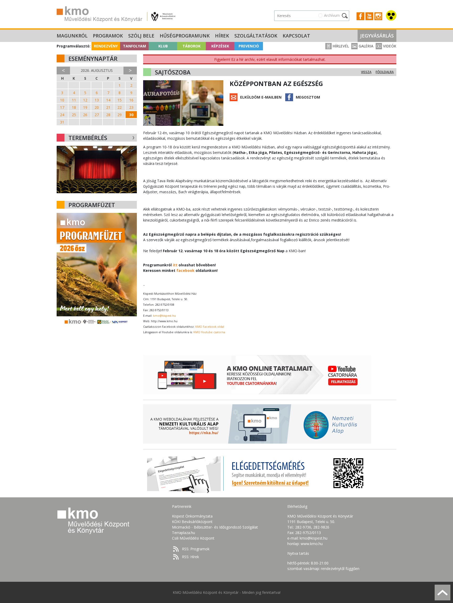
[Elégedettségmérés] (257, 473)
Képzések (220, 46)
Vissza (366, 72)
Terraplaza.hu (183, 532)
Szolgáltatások (255, 36)
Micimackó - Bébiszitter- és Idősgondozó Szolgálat (215, 527)
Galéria (365, 46)
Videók (389, 46)
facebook (185, 270)
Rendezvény (106, 46)
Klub (163, 46)
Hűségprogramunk (185, 36)
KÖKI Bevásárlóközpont (192, 521)
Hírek (222, 36)
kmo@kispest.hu (164, 315)
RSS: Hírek (190, 556)
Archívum (332, 15)
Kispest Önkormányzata (192, 516)
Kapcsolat (296, 36)
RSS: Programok (195, 548)
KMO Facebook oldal (209, 327)
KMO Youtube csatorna (209, 332)
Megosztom (308, 97)
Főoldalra (385, 72)
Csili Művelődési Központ (193, 538)
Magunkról (72, 36)
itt (175, 264)
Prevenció (249, 46)
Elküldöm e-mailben (261, 97)
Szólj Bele (141, 36)
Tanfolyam (134, 46)
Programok (108, 36)
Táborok (191, 46)
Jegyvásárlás (377, 36)
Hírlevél (340, 46)
